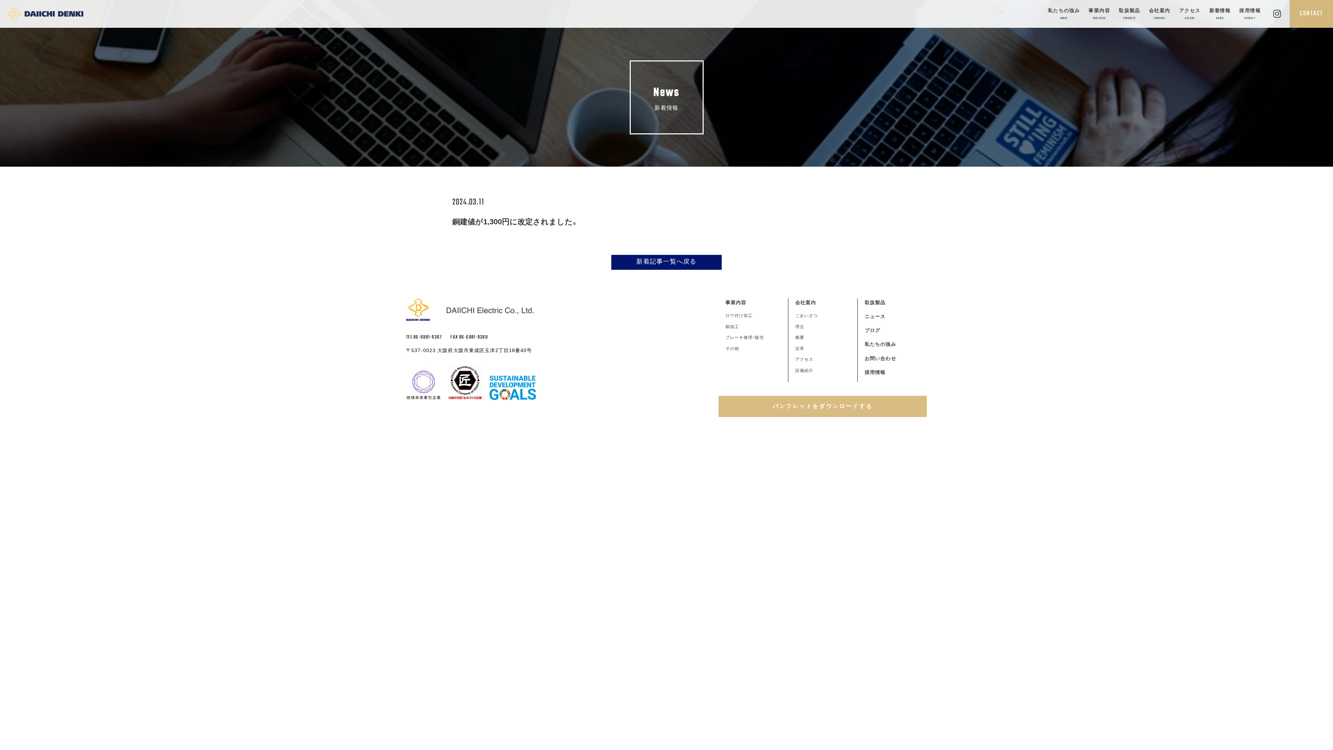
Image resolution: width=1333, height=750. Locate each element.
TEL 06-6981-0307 (424, 337)
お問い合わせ (880, 358)
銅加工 (732, 326)
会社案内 (1160, 14)
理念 (799, 326)
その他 (732, 348)
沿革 (799, 348)
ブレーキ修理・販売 (745, 337)
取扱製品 (1129, 14)
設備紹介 (804, 370)
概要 (799, 337)
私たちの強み (1064, 14)
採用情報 (1250, 14)
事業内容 (1099, 14)
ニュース (875, 316)
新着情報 (1220, 14)
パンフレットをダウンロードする (823, 406)
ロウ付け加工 (739, 315)
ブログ (872, 330)
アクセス (1190, 14)
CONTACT (1311, 13)
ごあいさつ (806, 315)
